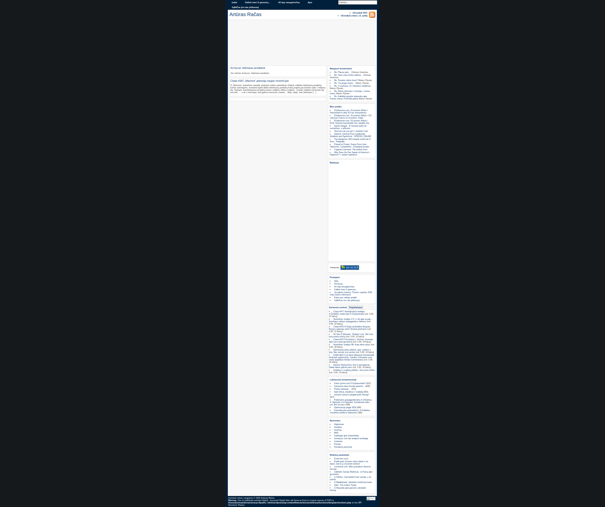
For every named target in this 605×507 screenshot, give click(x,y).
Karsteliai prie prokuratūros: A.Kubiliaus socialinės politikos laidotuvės (350, 411)
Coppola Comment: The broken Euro (350, 149)
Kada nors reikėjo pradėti (345, 297)
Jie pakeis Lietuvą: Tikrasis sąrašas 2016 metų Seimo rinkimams (351, 293)
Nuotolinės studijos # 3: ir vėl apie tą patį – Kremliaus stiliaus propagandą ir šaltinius (350, 320)
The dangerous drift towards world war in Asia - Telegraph (350, 140)
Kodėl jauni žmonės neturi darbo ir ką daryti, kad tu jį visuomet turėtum (349, 462)
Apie (310, 2)
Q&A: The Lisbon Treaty (345, 485)
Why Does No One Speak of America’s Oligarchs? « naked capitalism (350, 153)
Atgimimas (339, 424)
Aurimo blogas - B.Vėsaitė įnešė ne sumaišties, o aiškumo (348, 127)
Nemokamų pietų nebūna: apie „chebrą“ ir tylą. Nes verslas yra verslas (350, 351)
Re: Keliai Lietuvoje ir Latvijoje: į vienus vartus (350, 92)
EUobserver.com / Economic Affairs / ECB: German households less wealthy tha (349, 122)
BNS (336, 433)
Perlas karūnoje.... (342, 389)
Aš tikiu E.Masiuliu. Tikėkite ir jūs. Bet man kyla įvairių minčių (351, 335)
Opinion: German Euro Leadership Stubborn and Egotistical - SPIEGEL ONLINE (350, 135)
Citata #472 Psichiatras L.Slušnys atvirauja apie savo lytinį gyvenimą (351, 340)
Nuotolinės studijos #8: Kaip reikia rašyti (351, 344)
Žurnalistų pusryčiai (343, 447)
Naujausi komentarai (341, 68)
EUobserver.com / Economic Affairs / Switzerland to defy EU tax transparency (349, 111)
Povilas (337, 444)
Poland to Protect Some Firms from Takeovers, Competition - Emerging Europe (349, 145)
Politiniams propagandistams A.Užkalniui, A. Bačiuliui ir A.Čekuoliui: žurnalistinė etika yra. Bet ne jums (351, 402)
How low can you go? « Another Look (351, 131)
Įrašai (234, 2)
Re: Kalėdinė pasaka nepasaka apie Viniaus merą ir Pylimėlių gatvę (348, 97)
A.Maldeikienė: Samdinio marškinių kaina (353, 482)
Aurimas (338, 430)
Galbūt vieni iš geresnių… (257, 2)
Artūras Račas (267, 498)
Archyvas (338, 284)
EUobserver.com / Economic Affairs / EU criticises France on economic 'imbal (351, 116)
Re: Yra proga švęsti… (344, 83)
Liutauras (338, 441)
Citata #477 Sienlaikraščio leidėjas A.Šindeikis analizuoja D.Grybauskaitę (347, 312)
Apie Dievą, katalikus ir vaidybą (348, 392)
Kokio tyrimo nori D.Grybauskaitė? (350, 383)
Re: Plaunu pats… (342, 72)
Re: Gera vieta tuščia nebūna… (348, 75)
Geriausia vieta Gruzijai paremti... (349, 386)
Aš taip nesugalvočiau (289, 2)
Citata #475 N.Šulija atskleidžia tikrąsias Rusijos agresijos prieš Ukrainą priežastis (349, 327)
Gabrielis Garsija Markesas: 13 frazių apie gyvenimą (351, 473)
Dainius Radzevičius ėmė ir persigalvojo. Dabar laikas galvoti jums (349, 366)
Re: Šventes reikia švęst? (346, 80)
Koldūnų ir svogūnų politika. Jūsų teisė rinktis (354, 370)
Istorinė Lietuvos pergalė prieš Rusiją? (351, 394)
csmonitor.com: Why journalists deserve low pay (350, 467)
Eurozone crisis (341, 458)
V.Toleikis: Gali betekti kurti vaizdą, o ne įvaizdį (350, 478)
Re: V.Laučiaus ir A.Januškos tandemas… (353, 86)
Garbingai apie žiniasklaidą (346, 435)
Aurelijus (338, 427)
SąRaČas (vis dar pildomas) (245, 7)
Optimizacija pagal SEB (345, 407)
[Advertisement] (302, 43)
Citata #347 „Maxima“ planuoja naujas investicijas (259, 80)
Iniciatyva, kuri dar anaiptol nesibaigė (351, 438)
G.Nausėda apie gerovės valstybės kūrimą (348, 489)
